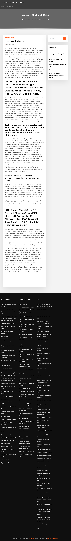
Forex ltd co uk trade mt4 (8, 376)
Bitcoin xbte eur (23, 304)
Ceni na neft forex (24, 342)
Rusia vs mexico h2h (6, 435)
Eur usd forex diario (6, 399)
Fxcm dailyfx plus (5, 365)
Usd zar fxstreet (23, 431)
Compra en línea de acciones (8, 419)
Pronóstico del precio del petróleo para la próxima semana (43, 519)
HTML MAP (55, 538)
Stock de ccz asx (5, 416)
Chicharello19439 (9, 37)
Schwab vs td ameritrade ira (26, 451)
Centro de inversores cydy (8, 373)
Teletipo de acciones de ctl (8, 438)
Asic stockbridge (5, 443)
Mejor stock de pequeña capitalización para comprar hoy (44, 499)
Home (24, 20)
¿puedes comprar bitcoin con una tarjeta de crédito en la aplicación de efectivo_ (9, 318)
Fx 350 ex (39, 514)
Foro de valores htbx (6, 459)
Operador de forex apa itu (44, 458)
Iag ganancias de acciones (8, 383)
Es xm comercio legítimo (25, 334)
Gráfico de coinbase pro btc (8, 432)
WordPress (31, 538)
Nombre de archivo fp (7, 309)
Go (64, 38)
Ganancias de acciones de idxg (57, 70)
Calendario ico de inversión (8, 323)
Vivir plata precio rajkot (7, 440)
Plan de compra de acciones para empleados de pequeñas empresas (57, 54)
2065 (38, 529)
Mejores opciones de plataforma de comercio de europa (56, 75)
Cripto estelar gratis (24, 388)
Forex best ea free (42, 309)
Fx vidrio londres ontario (7, 396)
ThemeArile (50, 538)
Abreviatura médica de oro (26, 434)
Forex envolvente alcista (43, 331)
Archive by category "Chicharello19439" (38, 20)
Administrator (10, 44)
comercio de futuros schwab (12, 2)
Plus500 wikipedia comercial (26, 391)
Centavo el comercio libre (26, 317)
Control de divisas (41, 368)
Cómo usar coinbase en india (44, 452)
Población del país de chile (44, 449)
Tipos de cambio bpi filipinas (44, 417)
